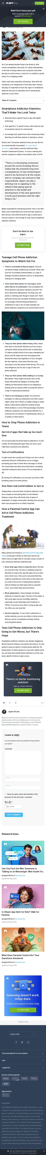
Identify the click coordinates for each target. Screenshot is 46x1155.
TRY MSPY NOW (23, 245)
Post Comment (14, 815)
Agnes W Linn (13, 712)
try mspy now (23, 1010)
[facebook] (10, 703)
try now (39, 3)
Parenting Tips (20, 875)
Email (8, 777)
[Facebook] (16, 1042)
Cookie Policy (33, 1153)
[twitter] (4, 703)
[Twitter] (22, 1042)
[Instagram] (28, 1042)
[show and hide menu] (3, 3)
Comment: (8, 749)
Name (8, 785)
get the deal (23, 21)
